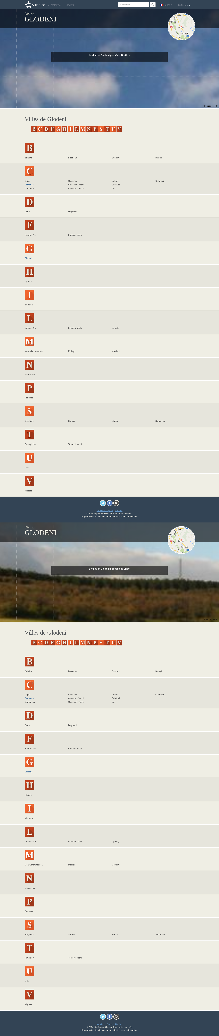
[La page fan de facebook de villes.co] (110, 503)
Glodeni (28, 258)
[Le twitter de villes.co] (103, 503)
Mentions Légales (105, 510)
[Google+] (116, 503)
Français (167, 5)
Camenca (29, 184)
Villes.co (38, 5)
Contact (118, 510)
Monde (184, 5)
